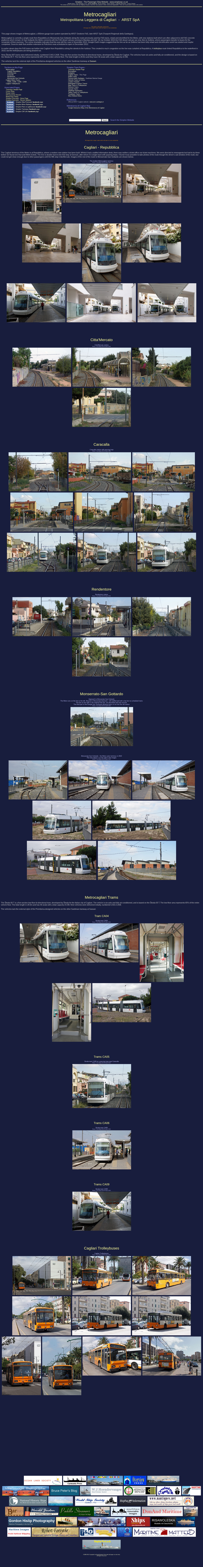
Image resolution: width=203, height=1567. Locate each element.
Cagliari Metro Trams (12, 80)
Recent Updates (102, 3)
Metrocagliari (10, 69)
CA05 (14, 82)
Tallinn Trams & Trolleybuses (78, 92)
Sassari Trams (73, 89)
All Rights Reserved (101, 1555)
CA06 (19, 82)
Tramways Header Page (14, 89)
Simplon (92, 3)
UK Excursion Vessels (13, 95)
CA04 (9, 82)
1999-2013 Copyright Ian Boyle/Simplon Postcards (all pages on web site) (102, 1554)
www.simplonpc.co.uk (81, 3)
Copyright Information (121, 3)
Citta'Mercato (11, 73)
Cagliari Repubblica (13, 71)
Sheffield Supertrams (75, 90)
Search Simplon (111, 3)
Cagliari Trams (73, 75)
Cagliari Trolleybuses (12, 83)
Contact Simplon (131, 3)
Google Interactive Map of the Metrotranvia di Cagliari (86, 108)
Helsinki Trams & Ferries (76, 80)
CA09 (25, 82)
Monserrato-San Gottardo (15, 78)
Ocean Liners (10, 93)
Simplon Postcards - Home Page (17, 98)
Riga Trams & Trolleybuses (77, 85)
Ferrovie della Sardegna (76, 78)
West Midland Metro (75, 96)
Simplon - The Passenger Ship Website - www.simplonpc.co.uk (101, 2)
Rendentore (11, 76)
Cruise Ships (10, 91)
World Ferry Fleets (12, 96)
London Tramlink (73, 82)
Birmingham (72, 71)
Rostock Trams (73, 87)
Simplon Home (71, 3)
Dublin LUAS (72, 76)
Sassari (93, 61)
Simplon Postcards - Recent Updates (18, 100)
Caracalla (10, 75)
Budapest (71, 73)
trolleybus (158, 48)
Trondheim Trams (74, 94)
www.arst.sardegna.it (97, 102)
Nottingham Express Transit (77, 83)
